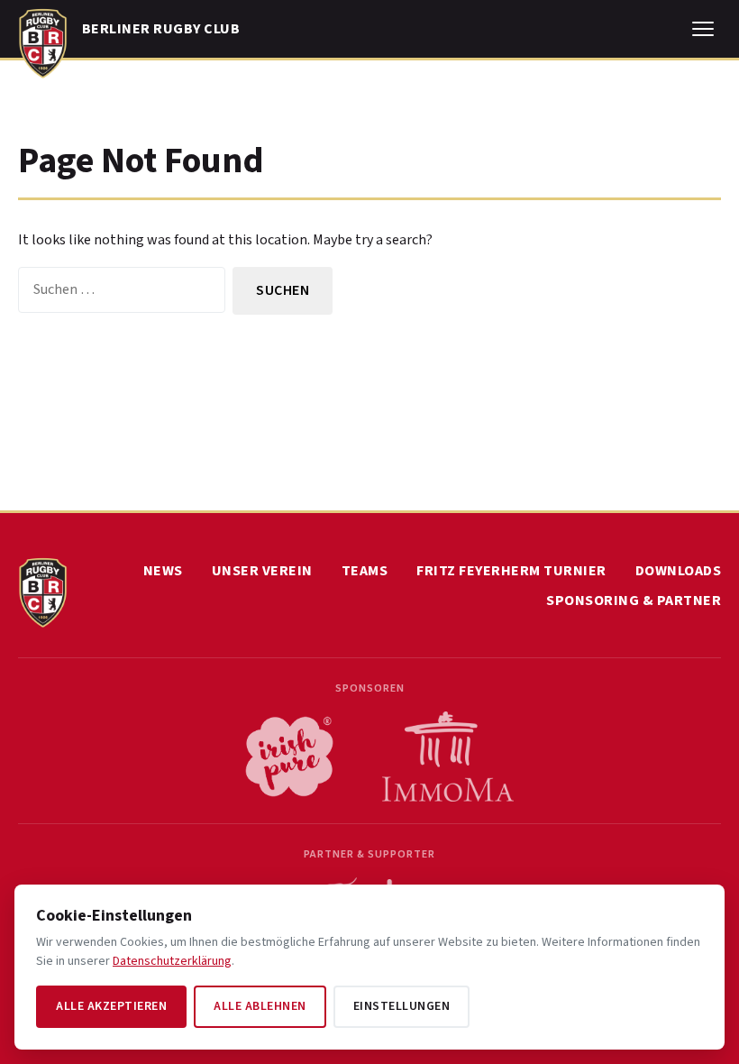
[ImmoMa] (448, 756)
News (163, 571)
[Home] (43, 39)
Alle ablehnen (260, 1006)
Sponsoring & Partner (633, 600)
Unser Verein (262, 571)
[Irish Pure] (289, 756)
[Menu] (703, 29)
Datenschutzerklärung (172, 961)
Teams (365, 571)
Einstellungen (402, 1006)
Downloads (678, 571)
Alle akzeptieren (111, 1006)
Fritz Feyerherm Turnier (511, 571)
